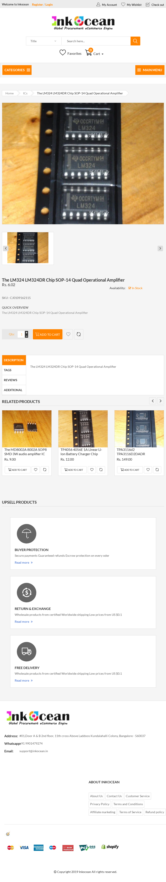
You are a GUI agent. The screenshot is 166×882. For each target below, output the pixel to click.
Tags (7, 370)
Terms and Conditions (128, 804)
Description (14, 360)
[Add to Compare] (78, 334)
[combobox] (96, 41)
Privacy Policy (99, 804)
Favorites (74, 53)
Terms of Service (130, 812)
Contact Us (114, 796)
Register (37, 4)
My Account (109, 4)
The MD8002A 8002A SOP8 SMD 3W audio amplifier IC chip (25, 452)
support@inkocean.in (33, 751)
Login (49, 4)
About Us (96, 796)
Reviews (10, 380)
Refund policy (154, 812)
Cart (95, 54)
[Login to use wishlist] (68, 334)
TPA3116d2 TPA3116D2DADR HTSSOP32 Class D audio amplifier (136, 452)
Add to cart (50, 334)
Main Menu (152, 70)
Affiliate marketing (102, 812)
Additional (13, 390)
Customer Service (138, 796)
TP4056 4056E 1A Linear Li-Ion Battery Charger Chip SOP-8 (81, 452)
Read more (22, 562)
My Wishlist (134, 4)
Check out (157, 4)
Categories (15, 70)
